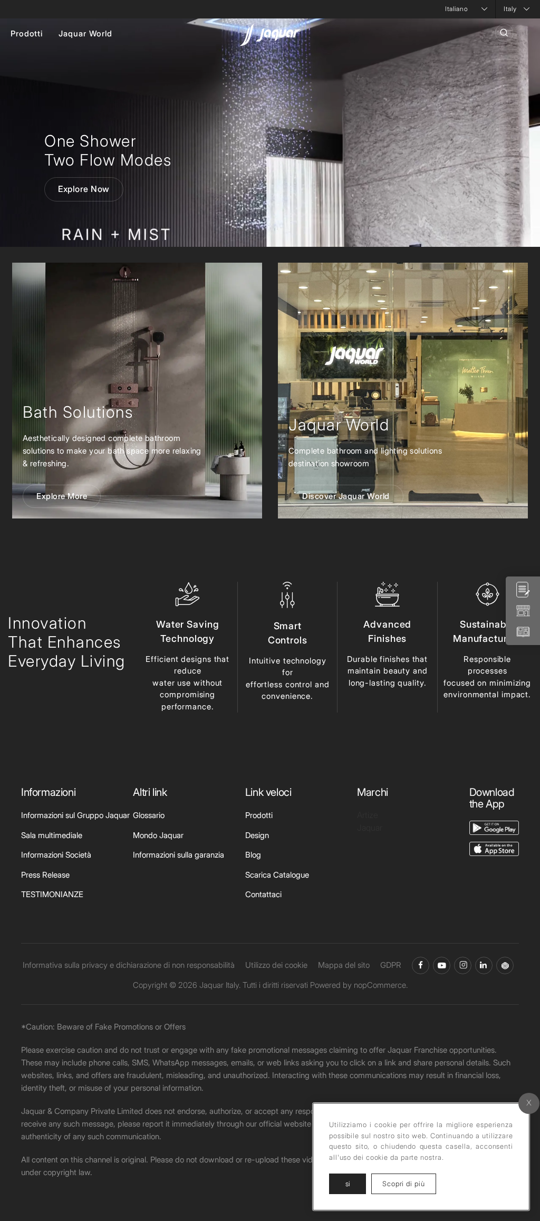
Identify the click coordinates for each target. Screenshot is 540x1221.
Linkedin (484, 965)
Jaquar (369, 827)
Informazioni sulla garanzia (178, 855)
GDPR (390, 965)
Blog (253, 855)
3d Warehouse (505, 965)
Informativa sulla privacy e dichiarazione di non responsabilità (129, 965)
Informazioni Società (56, 855)
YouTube (441, 965)
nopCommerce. (381, 985)
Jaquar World (85, 33)
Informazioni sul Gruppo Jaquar (75, 815)
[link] (137, 390)
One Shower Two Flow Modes (107, 150)
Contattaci (263, 894)
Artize (367, 815)
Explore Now (84, 189)
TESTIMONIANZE (52, 894)
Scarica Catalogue (277, 875)
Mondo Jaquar (158, 835)
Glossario (149, 815)
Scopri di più (409, 1183)
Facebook (420, 965)
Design (257, 835)
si (347, 1183)
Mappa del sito (344, 965)
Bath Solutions (78, 411)
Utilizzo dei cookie (276, 965)
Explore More (61, 496)
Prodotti (27, 33)
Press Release (45, 875)
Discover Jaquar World (346, 496)
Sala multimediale (51, 835)
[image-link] (494, 827)
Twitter (462, 965)
